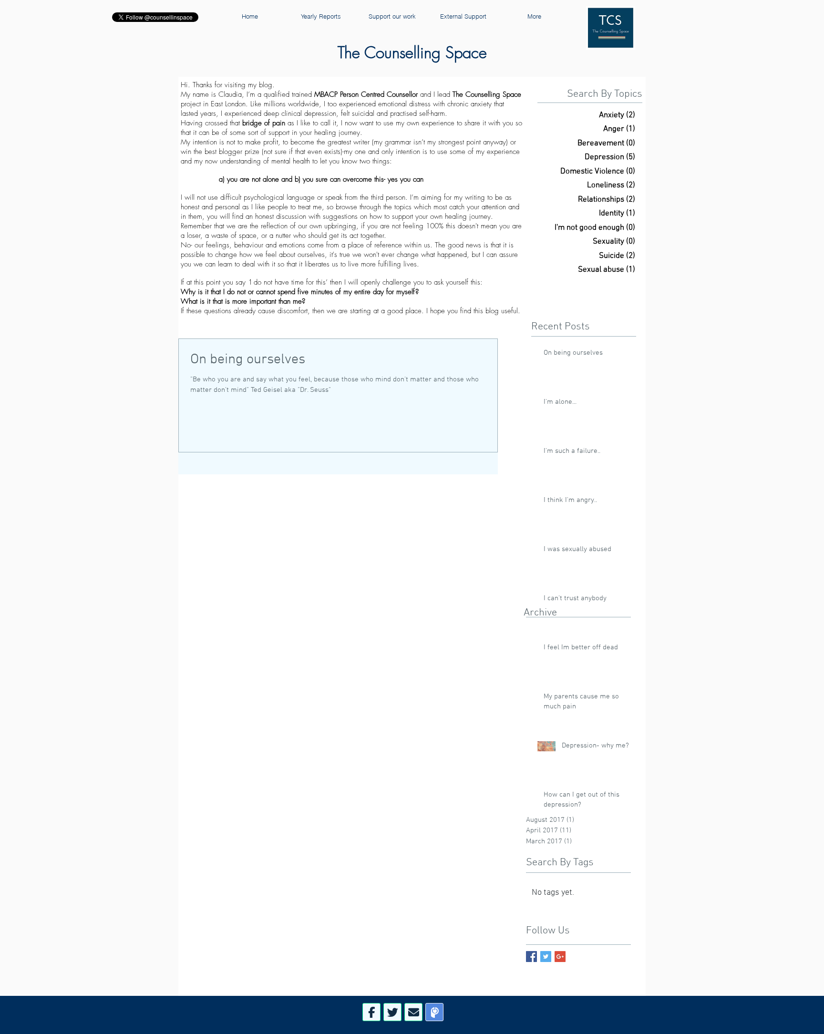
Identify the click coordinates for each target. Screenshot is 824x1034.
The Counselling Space (412, 52)
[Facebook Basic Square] (531, 956)
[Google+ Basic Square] (560, 956)
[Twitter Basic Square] (545, 956)
